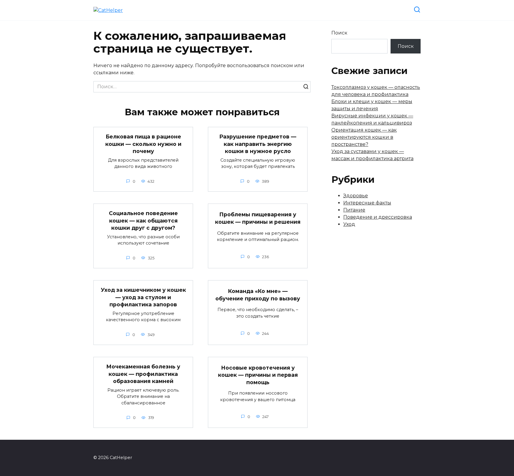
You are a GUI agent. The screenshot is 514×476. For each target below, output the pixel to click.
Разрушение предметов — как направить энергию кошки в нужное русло (257, 143)
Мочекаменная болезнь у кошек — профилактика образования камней (143, 373)
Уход (349, 224)
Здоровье (355, 195)
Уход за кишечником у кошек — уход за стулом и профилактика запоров (143, 297)
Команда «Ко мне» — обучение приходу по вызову (257, 295)
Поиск (339, 33)
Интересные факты (367, 203)
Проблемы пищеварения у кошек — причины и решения (257, 218)
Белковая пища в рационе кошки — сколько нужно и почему (143, 143)
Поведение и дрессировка (377, 217)
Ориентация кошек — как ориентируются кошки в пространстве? (364, 137)
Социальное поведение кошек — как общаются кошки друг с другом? (143, 220)
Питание (354, 210)
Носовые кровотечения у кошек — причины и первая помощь (258, 374)
